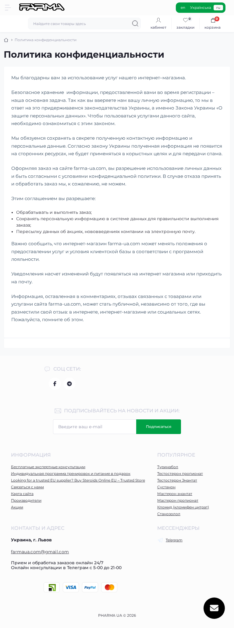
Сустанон (166, 487)
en (183, 7)
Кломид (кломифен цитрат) (183, 507)
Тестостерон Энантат (177, 480)
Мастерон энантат (174, 493)
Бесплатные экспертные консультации (48, 467)
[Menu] (8, 8)
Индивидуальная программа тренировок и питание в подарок (70, 473)
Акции (17, 507)
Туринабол (167, 467)
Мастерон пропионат (177, 500)
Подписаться (158, 426)
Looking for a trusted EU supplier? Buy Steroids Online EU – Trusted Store (78, 480)
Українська (200, 7)
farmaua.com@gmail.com (40, 551)
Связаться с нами (27, 487)
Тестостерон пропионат (180, 473)
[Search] (135, 23)
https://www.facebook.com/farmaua (55, 384)
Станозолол (168, 513)
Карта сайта (22, 493)
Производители (26, 500)
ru (218, 7)
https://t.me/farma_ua (69, 384)
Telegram (174, 540)
